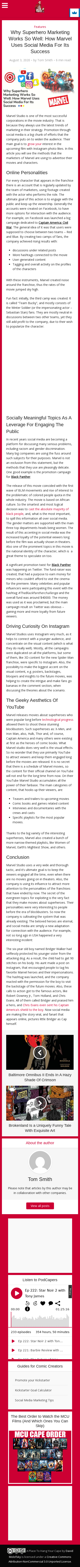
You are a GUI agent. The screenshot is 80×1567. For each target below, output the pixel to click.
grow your (35, 144)
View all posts (40, 1206)
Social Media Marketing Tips (34, 1400)
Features (40, 27)
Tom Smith (45, 60)
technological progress (57, 720)
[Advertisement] (40, 373)
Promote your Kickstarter (32, 1380)
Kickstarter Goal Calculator (33, 1390)
